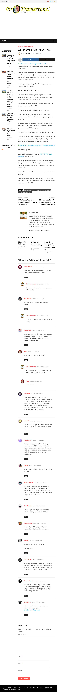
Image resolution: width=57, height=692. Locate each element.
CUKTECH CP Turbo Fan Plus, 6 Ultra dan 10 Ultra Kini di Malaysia (11, 132)
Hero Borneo (28, 506)
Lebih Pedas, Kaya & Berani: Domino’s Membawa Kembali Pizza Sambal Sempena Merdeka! (10, 77)
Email (20, 663)
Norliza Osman (28, 482)
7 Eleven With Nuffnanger (22, 243)
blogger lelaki (28, 523)
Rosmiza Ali (27, 602)
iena (25, 351)
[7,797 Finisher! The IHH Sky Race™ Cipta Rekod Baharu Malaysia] (4, 114)
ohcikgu (26, 540)
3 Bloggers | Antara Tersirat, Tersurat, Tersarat (36, 244)
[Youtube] (48, 1)
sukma (26, 465)
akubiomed (27, 330)
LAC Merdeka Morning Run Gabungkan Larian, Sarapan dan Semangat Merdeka (11, 59)
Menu (6, 41)
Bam (19, 689)
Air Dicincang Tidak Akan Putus (42, 190)
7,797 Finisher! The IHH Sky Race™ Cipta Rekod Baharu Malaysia (10, 117)
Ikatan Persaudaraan (25, 192)
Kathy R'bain (28, 267)
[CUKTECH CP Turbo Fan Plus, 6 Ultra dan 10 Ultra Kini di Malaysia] (4, 128)
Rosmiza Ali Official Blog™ (32, 610)
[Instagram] (53, 1)
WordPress (12, 689)
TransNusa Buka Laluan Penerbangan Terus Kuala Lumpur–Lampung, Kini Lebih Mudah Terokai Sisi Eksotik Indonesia (10, 98)
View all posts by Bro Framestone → (39, 230)
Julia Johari (27, 440)
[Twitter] (50, 1)
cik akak (26, 421)
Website (20, 670)
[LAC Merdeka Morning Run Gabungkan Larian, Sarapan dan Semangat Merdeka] (4, 55)
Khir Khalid (27, 559)
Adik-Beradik (27, 190)
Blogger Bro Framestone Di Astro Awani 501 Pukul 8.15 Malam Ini (49, 245)
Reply (25, 277)
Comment (21, 634)
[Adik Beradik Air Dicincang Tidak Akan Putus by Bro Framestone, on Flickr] (32, 64)
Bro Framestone (26, 53)
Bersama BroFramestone (25, 46)
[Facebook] (46, 1)
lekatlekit (27, 393)
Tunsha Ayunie (28, 581)
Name (20, 656)
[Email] (54, 1)
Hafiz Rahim (27, 298)
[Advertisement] (28, 27)
